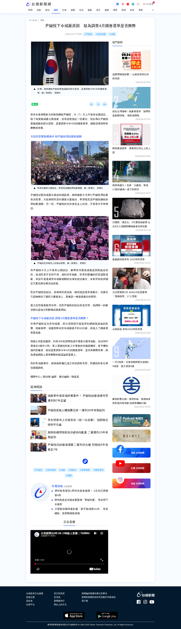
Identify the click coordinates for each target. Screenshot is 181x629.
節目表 (29, 601)
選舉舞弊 (85, 470)
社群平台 (30, 604)
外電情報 (57, 486)
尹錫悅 (89, 34)
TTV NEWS (33, 20)
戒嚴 (113, 34)
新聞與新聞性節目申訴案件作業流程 (99, 597)
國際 (42, 20)
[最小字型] (91, 104)
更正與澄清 (59, 593)
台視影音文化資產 (34, 593)
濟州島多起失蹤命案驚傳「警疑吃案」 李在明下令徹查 (81, 502)
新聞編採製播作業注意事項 (94, 593)
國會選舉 (99, 470)
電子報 (85, 601)
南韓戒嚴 (101, 34)
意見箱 (57, 597)
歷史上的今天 (60, 604)
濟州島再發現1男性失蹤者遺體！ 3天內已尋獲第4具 (81, 493)
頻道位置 (30, 597)
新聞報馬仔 (59, 601)
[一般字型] (98, 104)
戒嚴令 (73, 470)
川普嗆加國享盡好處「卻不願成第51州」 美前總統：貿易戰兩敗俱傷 (81, 511)
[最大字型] (104, 104)
